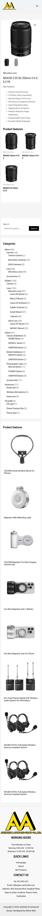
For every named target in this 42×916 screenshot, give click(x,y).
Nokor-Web (31, 910)
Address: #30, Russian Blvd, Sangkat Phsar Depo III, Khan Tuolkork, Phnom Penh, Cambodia (21, 892)
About (21, 866)
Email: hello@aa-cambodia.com (21, 885)
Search (6, 224)
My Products (21, 870)
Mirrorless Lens (10, 73)
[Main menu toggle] (37, 5)
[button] (35, 25)
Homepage (21, 862)
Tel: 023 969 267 (21, 881)
